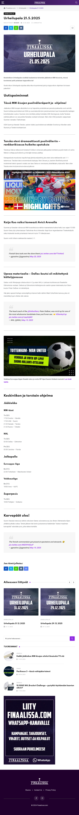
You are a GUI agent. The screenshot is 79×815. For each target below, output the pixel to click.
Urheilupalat (8, 619)
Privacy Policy (50, 790)
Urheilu (19, 653)
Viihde (18, 668)
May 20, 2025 (35, 256)
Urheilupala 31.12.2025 (14, 623)
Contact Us (38, 790)
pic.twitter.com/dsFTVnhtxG (52, 253)
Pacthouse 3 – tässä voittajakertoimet (33, 671)
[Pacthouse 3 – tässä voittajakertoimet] (9, 671)
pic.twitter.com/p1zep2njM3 (20, 317)
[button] (69, 582)
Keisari (16, 23)
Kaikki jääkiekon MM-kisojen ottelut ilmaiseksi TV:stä (40, 656)
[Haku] (76, 2)
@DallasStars (33, 311)
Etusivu (28, 790)
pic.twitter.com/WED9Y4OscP (21, 545)
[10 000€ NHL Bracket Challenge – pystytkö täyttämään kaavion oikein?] (9, 686)
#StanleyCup (61, 314)
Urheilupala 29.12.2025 (51, 623)
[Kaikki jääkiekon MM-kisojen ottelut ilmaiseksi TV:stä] (9, 656)
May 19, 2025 (27, 320)
